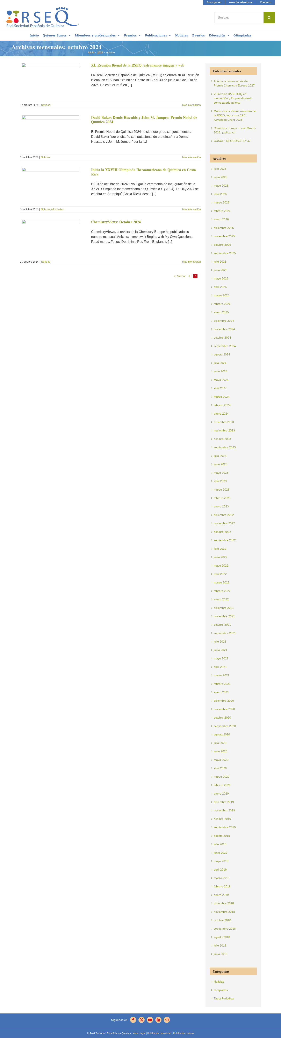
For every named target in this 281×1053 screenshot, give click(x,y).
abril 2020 (220, 768)
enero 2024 (221, 413)
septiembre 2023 (225, 447)
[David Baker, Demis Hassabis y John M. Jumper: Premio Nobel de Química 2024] (53, 133)
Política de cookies (183, 1033)
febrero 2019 (222, 886)
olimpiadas (57, 209)
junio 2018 (220, 954)
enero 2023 (221, 506)
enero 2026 (221, 219)
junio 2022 (220, 557)
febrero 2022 (222, 591)
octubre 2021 (222, 624)
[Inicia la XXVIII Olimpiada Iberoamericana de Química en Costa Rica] (53, 186)
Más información (191, 105)
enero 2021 (221, 692)
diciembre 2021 (224, 607)
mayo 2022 (221, 565)
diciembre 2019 (224, 802)
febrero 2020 (222, 785)
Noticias (45, 105)
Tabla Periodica (224, 998)
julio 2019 (220, 844)
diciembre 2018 (224, 903)
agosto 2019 (222, 835)
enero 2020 (221, 793)
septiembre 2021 (225, 633)
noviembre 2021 (224, 616)
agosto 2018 (222, 937)
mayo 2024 (221, 379)
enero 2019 (221, 894)
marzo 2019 (221, 878)
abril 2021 (220, 666)
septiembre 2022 (225, 540)
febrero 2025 (222, 303)
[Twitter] (141, 1020)
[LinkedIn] (158, 1020)
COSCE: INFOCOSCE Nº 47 (232, 141)
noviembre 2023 (224, 430)
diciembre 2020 (224, 700)
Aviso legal (139, 1033)
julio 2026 (220, 168)
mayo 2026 (221, 185)
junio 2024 (220, 371)
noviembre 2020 (224, 709)
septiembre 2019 (225, 827)
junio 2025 (220, 270)
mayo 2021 (221, 658)
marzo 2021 (221, 675)
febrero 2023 (222, 498)
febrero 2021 (222, 683)
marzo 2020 (221, 776)
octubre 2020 (222, 717)
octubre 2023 (222, 439)
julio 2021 (220, 641)
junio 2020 (220, 751)
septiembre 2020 (225, 726)
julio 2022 (220, 548)
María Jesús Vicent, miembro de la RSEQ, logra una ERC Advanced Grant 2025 (235, 115)
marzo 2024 (221, 396)
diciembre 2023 (224, 422)
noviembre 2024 (224, 329)
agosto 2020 (222, 734)
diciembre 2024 (224, 320)
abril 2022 (220, 574)
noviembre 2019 (224, 810)
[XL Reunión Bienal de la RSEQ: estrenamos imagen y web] (53, 81)
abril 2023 (220, 481)
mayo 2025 (221, 278)
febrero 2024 (222, 405)
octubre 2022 (222, 531)
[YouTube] (150, 1020)
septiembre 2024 (225, 346)
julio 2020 (220, 742)
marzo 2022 (221, 582)
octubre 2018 (222, 920)
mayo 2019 (221, 861)
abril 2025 (220, 287)
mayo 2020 (221, 759)
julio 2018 (220, 945)
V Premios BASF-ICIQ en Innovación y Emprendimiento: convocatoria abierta (233, 98)
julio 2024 (220, 363)
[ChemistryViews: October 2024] (53, 238)
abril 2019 (220, 869)
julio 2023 (220, 455)
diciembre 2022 (224, 515)
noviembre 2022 (224, 523)
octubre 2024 (222, 337)
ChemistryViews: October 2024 (116, 221)
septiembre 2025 (225, 253)
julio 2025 (220, 261)
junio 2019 (220, 852)
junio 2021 (220, 650)
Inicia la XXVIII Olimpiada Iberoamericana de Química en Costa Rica (143, 172)
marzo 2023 (221, 489)
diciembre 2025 (224, 227)
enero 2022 (221, 599)
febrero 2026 (222, 211)
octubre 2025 (222, 244)
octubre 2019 (222, 818)
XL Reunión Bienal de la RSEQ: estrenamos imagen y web (137, 65)
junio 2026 (220, 177)
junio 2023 (220, 464)
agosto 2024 (222, 354)
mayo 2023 (221, 472)
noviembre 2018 (224, 911)
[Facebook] (133, 1020)
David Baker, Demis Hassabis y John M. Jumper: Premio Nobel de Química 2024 (144, 120)
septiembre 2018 (225, 928)
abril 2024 (220, 388)
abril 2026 (220, 194)
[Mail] (167, 1020)
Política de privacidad (159, 1033)
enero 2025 (221, 312)
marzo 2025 (221, 295)
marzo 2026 (221, 202)
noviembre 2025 (224, 236)
